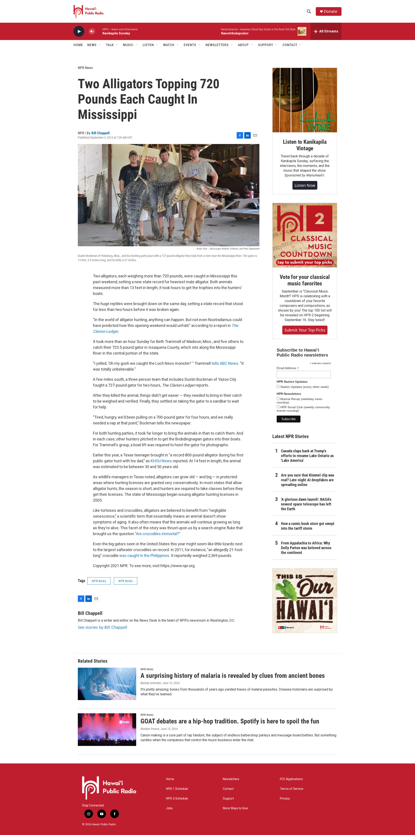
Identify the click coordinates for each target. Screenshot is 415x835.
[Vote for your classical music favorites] (305, 235)
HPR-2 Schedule (177, 798)
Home (78, 45)
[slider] (98, 31)
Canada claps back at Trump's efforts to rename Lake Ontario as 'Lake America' (307, 456)
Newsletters (231, 779)
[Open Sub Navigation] (100, 45)
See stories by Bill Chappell (102, 627)
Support (228, 798)
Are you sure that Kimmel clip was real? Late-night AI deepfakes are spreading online (307, 480)
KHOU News (161, 461)
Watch (168, 45)
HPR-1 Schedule (177, 788)
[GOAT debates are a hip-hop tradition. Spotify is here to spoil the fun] (107, 729)
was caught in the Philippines (144, 555)
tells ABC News (225, 363)
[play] (78, 31)
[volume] (92, 31)
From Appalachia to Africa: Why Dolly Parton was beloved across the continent (306, 548)
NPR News (85, 68)
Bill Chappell (100, 133)
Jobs (169, 808)
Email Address (288, 368)
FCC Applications (291, 779)
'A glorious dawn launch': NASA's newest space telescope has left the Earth (306, 504)
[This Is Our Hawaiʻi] (305, 600)
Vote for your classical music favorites (305, 280)
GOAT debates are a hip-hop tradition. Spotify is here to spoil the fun (229, 721)
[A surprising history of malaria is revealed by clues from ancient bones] (107, 684)
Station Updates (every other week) (304, 387)
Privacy (285, 798)
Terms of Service (291, 788)
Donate (330, 11)
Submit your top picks (304, 330)
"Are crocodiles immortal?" (157, 533)
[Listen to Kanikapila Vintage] (305, 100)
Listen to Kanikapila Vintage (305, 145)
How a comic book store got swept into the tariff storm (307, 526)
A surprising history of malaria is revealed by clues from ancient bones (232, 675)
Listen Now (305, 185)
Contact (228, 788)
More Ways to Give (235, 808)
